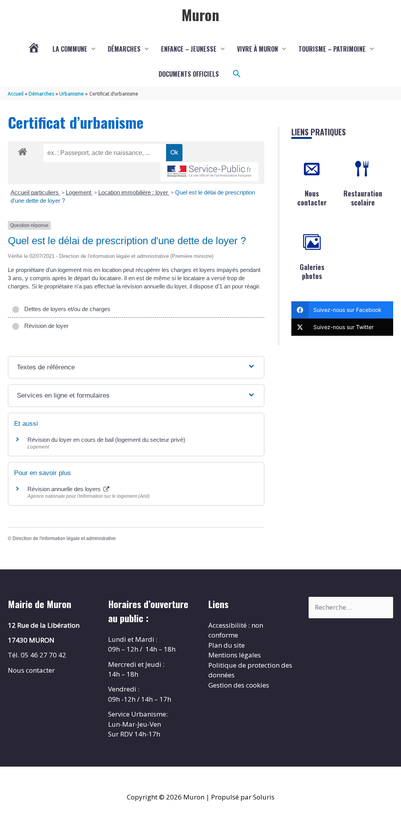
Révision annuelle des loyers (64, 489)
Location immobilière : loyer (134, 192)
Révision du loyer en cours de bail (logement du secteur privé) (106, 439)
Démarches (124, 49)
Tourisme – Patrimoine (332, 49)
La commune (69, 49)
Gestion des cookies (238, 685)
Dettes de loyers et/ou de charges (65, 309)
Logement (79, 192)
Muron (200, 14)
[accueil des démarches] (22, 150)
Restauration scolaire (362, 197)
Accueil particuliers (35, 192)
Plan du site (226, 645)
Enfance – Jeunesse (189, 49)
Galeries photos (312, 271)
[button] (237, 74)
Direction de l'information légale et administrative (64, 538)
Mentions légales (234, 654)
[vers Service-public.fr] (209, 171)
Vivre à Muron (257, 49)
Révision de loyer (45, 325)
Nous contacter (312, 197)
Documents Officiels (189, 74)
